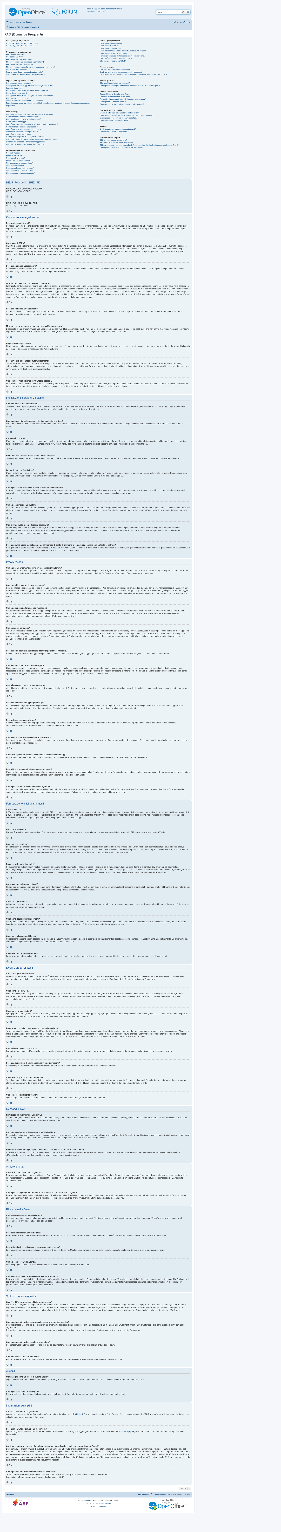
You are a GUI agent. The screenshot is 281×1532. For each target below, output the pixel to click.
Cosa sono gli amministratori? (111, 43)
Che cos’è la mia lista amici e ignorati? (115, 83)
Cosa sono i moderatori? (109, 46)
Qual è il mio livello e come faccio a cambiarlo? (24, 101)
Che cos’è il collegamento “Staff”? (113, 61)
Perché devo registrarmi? (16, 54)
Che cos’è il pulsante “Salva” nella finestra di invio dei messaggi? (31, 139)
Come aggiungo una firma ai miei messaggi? (23, 119)
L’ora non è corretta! (14, 88)
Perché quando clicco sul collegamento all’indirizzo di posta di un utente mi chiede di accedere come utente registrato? (48, 104)
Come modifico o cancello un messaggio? (22, 117)
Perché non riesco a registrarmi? (19, 59)
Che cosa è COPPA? (14, 57)
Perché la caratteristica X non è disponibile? (117, 142)
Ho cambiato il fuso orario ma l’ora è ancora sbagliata (27, 90)
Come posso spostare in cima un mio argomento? (25, 144)
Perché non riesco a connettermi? (19, 64)
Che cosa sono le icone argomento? (20, 173)
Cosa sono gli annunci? (15, 165)
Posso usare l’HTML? (14, 155)
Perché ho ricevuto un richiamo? (19, 134)
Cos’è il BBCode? (13, 153)
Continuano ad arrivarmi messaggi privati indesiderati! (121, 72)
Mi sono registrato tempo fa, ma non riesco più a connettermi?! (30, 67)
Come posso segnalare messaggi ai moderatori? (25, 137)
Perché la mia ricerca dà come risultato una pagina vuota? (123, 99)
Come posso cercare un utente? (113, 102)
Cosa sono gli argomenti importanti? (20, 168)
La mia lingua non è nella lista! (17, 93)
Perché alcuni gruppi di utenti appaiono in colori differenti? (122, 56)
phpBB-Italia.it (105, 1503)
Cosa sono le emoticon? (15, 158)
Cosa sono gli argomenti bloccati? (19, 170)
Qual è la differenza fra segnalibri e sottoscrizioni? (119, 113)
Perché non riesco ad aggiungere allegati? (22, 132)
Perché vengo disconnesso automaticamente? (24, 72)
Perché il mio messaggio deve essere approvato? (25, 142)
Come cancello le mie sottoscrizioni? (114, 120)
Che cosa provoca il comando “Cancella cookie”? (25, 74)
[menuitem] (28, 22)
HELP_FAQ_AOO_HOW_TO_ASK (20, 46)
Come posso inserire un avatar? (19, 98)
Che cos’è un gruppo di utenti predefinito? (116, 58)
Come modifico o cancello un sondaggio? (22, 127)
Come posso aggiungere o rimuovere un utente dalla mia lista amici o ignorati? (130, 86)
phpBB (89, 1500)
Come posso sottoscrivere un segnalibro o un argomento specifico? (126, 115)
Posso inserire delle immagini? (18, 160)
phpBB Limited (76, 1414)
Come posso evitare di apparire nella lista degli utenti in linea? (30, 86)
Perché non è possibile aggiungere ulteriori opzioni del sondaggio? (32, 124)
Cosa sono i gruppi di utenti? (111, 48)
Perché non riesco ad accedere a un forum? (23, 129)
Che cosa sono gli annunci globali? (19, 163)
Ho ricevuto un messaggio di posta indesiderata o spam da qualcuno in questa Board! (133, 74)
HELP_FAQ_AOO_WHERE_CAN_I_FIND (22, 43)
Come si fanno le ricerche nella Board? (115, 94)
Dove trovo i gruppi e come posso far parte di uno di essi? (123, 51)
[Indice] (45, 11)
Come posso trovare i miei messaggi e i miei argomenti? (122, 104)
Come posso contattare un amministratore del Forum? (121, 147)
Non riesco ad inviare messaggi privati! (115, 69)
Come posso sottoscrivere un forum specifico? (118, 118)
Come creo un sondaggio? (16, 122)
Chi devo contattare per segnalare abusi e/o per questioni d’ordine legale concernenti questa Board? (139, 145)
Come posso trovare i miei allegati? (113, 131)
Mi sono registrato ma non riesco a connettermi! (25, 62)
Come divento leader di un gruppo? (113, 53)
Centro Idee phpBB (125, 1431)
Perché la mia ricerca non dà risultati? (115, 97)
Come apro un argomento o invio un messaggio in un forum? (30, 114)
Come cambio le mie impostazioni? (19, 83)
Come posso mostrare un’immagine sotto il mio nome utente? (30, 96)
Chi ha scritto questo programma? (113, 140)
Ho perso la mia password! (16, 69)
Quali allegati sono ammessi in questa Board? (118, 129)
